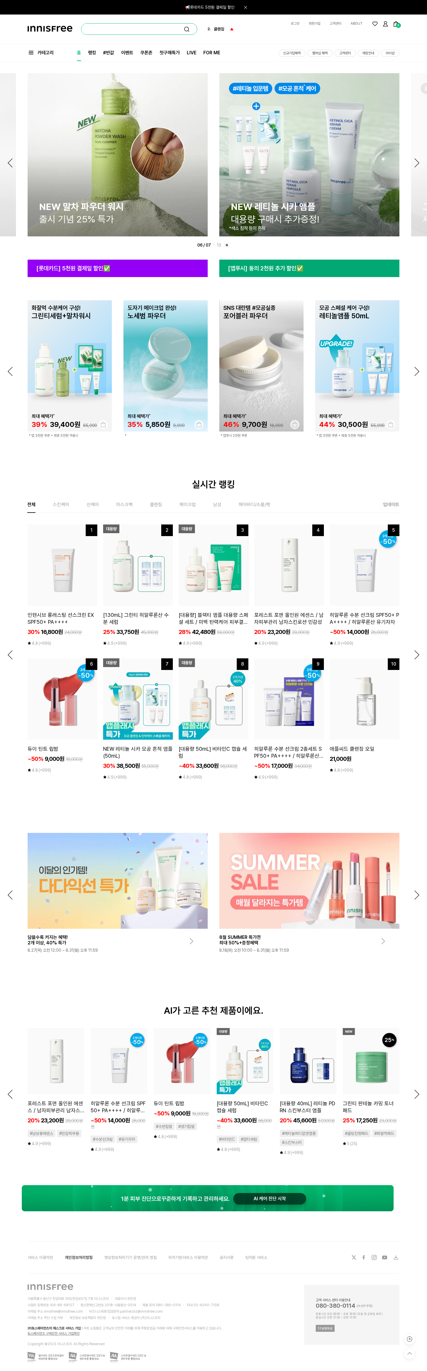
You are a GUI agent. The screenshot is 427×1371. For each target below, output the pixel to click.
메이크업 (188, 504)
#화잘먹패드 (384, 1133)
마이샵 (390, 53)
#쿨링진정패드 (356, 1133)
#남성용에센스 (41, 1133)
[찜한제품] (375, 23)
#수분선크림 (103, 1139)
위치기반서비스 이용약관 (188, 1257)
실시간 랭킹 (213, 484)
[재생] (227, 245)
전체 (31, 504)
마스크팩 (124, 504)
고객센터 (335, 23)
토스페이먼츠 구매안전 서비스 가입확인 (54, 1334)
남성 (217, 504)
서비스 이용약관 (40, 1257)
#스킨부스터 (292, 1142)
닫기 (245, 7)
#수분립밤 (164, 1126)
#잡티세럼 (249, 1139)
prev (10, 371)
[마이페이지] (385, 23)
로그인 (295, 23)
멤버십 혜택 (320, 53)
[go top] (409, 1353)
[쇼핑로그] (409, 1339)
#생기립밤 (186, 1126)
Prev (10, 163)
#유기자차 (127, 1139)
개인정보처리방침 (79, 1257)
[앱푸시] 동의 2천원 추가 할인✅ (266, 268)
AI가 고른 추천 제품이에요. (213, 1010)
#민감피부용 (69, 1133)
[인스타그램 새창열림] (374, 1257)
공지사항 (227, 1257)
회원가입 (314, 23)
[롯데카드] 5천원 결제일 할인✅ (73, 268)
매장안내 (368, 53)
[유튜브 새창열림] (385, 1257)
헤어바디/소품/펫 (254, 504)
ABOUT (357, 23)
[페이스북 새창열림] (364, 1257)
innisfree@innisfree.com (63, 1311)
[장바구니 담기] (103, 424)
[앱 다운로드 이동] (395, 1257)
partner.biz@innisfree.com (141, 1311)
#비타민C (227, 1139)
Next (417, 163)
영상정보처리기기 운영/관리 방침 (130, 1257)
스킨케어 (61, 504)
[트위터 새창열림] (354, 1257)
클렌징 (156, 504)
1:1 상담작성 (325, 1328)
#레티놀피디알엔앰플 (299, 1133)
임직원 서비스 (256, 1257)
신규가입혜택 (292, 53)
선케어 (93, 504)
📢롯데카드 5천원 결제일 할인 (209, 7)
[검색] (186, 29)
